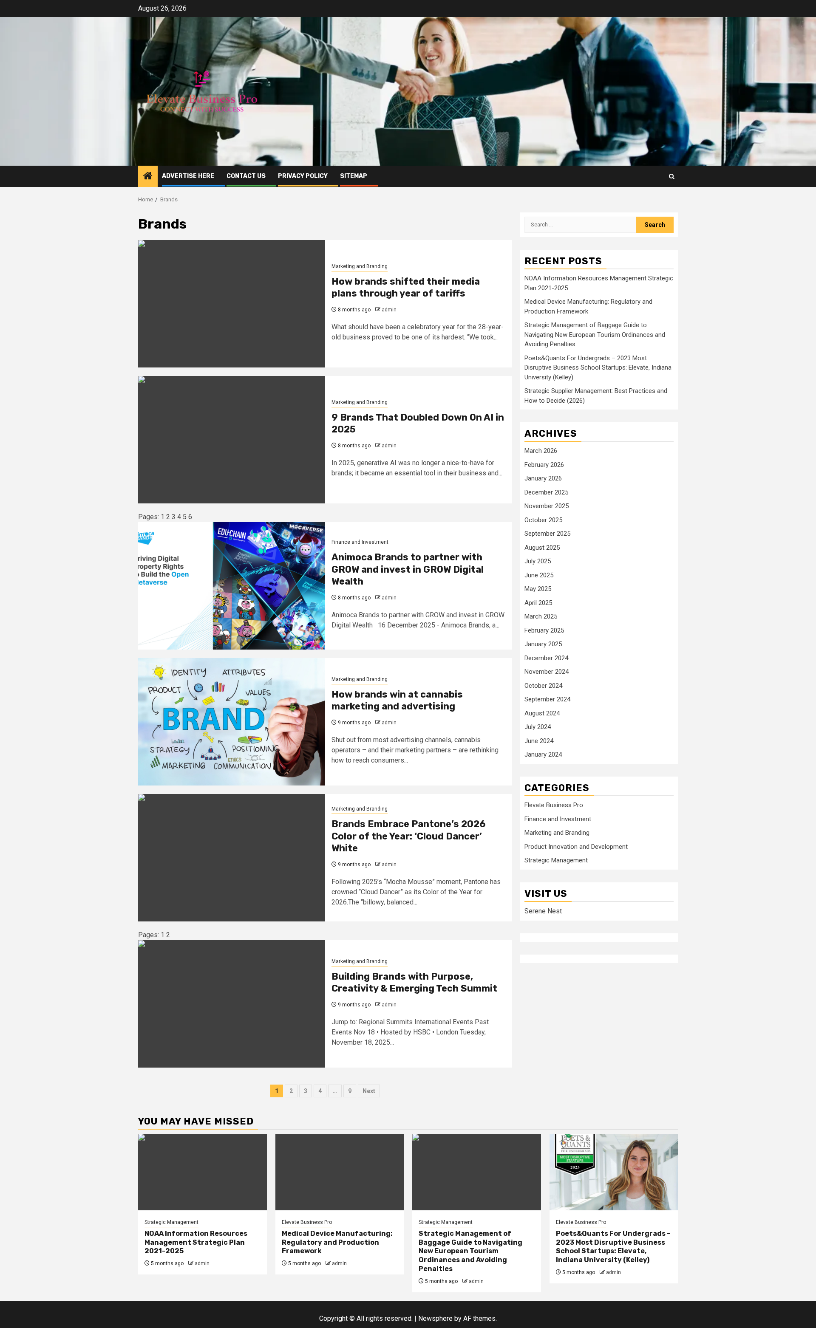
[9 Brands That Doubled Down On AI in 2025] (231, 439)
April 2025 (538, 602)
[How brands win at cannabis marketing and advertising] (231, 721)
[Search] (671, 176)
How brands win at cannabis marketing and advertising (397, 700)
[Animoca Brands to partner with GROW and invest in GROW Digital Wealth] (231, 586)
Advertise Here (188, 176)
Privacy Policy (303, 176)
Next (369, 1091)
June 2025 (538, 575)
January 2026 (543, 478)
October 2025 (543, 519)
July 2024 (537, 727)
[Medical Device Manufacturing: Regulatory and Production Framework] (339, 1172)
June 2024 (538, 740)
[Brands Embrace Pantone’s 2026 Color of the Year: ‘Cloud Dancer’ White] (231, 857)
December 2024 (546, 657)
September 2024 (547, 699)
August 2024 (542, 713)
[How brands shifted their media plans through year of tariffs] (231, 303)
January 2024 (543, 754)
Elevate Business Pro (553, 805)
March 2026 (540, 451)
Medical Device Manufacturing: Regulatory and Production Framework (337, 1242)
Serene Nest (543, 911)
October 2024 (543, 685)
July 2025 (537, 561)
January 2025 (543, 644)
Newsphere (435, 1318)
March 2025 (540, 616)
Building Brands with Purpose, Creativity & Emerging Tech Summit (414, 983)
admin (389, 310)
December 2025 (546, 492)
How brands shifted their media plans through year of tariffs (406, 288)
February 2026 (544, 464)
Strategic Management (556, 860)
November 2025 (546, 506)
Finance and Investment (360, 542)
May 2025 (537, 589)
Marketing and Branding (360, 266)
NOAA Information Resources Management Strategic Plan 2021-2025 (195, 1242)
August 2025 (542, 547)
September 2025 (547, 533)
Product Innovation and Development (576, 846)
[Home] (148, 177)
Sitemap (353, 176)
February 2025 (544, 630)
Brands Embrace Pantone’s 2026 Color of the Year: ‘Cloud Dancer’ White (408, 836)
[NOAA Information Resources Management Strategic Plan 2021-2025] (202, 1172)
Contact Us (246, 176)
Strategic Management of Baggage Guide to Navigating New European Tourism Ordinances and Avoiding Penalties (594, 334)
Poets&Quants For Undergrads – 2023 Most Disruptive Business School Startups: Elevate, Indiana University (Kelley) (598, 367)
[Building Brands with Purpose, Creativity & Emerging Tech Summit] (231, 1004)
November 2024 (546, 671)
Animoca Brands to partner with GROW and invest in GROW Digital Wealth (408, 569)
